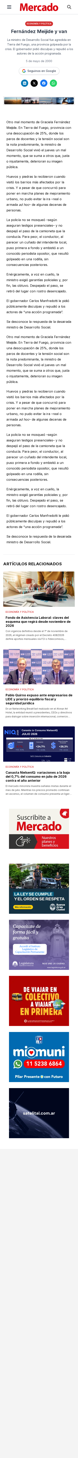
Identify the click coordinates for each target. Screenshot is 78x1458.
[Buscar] (69, 7)
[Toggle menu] (9, 7)
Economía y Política (39, 23)
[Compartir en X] (34, 83)
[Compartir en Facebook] (43, 83)
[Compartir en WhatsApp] (53, 83)
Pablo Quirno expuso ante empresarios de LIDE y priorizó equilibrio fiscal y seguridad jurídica (39, 699)
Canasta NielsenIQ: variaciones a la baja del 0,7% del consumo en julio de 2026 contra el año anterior (38, 776)
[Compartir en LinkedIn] (24, 83)
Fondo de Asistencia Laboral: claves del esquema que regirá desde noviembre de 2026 (38, 622)
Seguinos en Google (41, 71)
